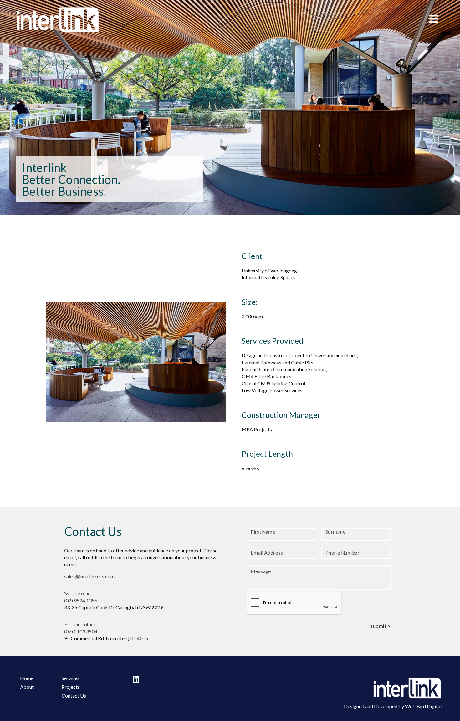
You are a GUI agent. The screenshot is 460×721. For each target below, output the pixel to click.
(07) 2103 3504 (80, 631)
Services (70, 678)
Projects (71, 687)
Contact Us (74, 695)
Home (26, 678)
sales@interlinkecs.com (89, 576)
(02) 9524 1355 (80, 600)
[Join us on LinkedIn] (136, 679)
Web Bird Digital (423, 706)
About (27, 687)
